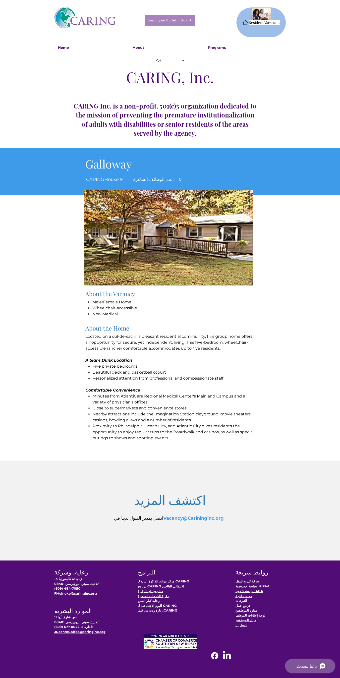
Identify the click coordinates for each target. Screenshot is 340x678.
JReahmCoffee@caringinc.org (80, 632)
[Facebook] (215, 656)
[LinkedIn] (227, 656)
